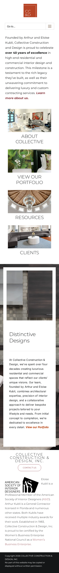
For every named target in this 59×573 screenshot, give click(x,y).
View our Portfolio (37, 427)
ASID (46, 499)
